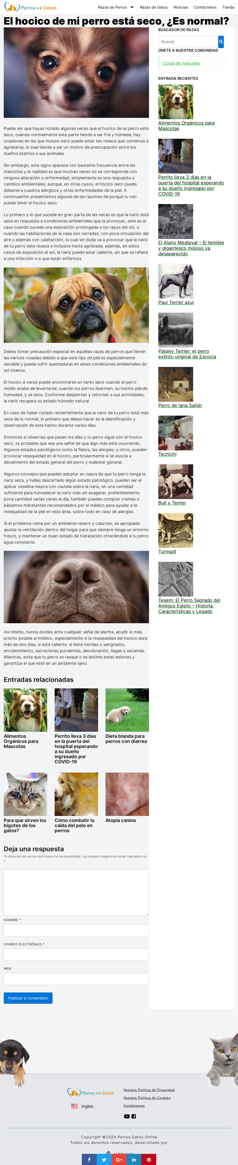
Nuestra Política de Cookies (147, 1098)
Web (7, 968)
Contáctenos (205, 7)
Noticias (181, 7)
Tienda (228, 7)
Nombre (12, 920)
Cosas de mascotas (181, 63)
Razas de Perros (112, 7)
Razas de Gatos (154, 7)
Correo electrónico (24, 944)
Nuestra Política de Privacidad (149, 1090)
